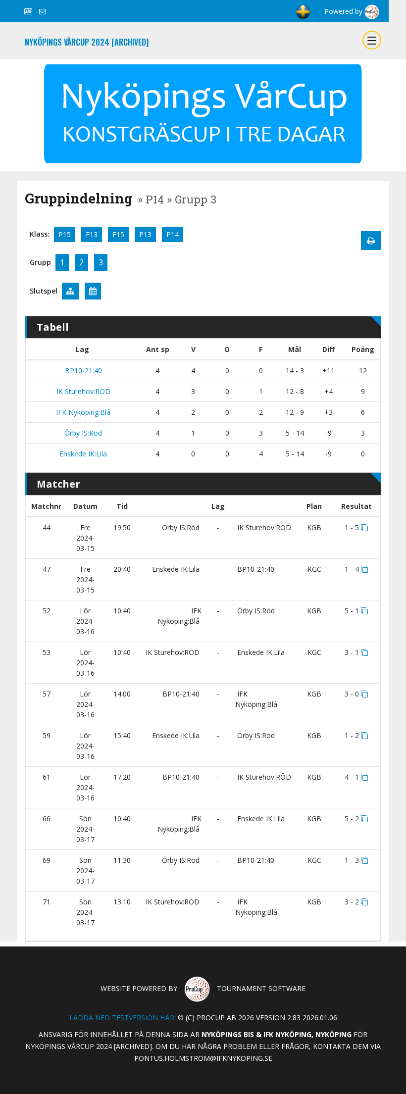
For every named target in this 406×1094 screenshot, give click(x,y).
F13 (92, 234)
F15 (118, 234)
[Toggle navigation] (371, 40)
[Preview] (371, 240)
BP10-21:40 (82, 370)
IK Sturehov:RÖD (82, 391)
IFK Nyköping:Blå (82, 412)
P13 (145, 234)
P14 (172, 234)
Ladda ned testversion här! (122, 1017)
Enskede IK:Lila (82, 453)
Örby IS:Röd (82, 433)
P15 (64, 234)
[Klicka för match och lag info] (364, 527)
